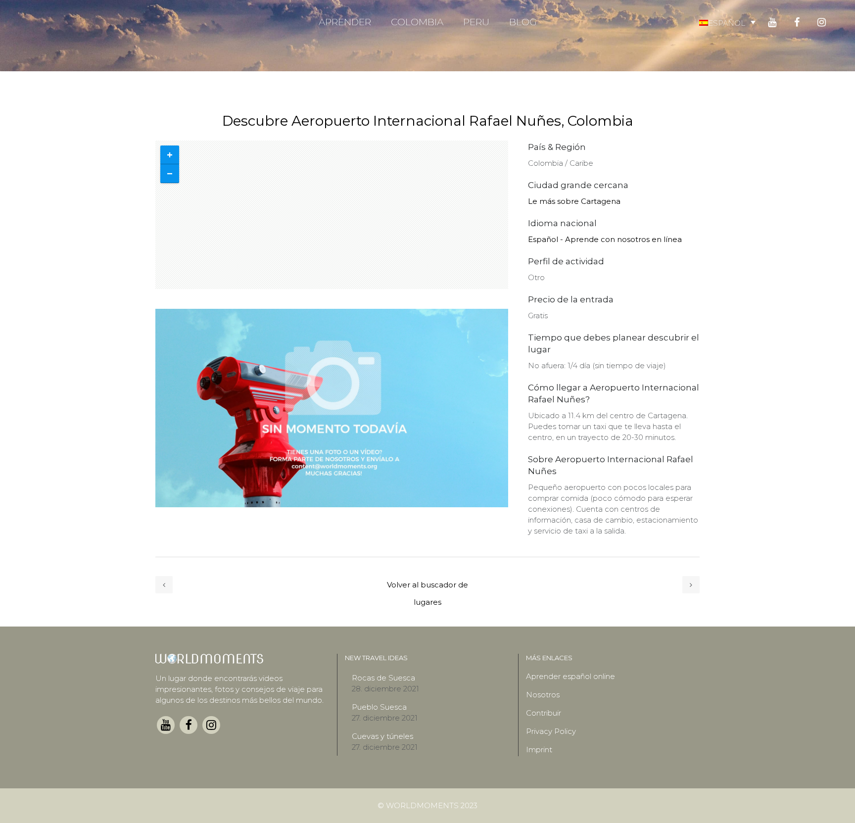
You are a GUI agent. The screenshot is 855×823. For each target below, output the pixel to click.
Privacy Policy (551, 731)
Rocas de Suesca (383, 677)
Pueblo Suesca (379, 707)
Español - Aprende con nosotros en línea (605, 239)
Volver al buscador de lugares (427, 586)
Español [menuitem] (726, 22)
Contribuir (543, 713)
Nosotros (543, 694)
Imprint (539, 749)
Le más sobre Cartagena (574, 201)
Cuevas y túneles (382, 736)
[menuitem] (727, 22)
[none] (727, 22)
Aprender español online (570, 676)
